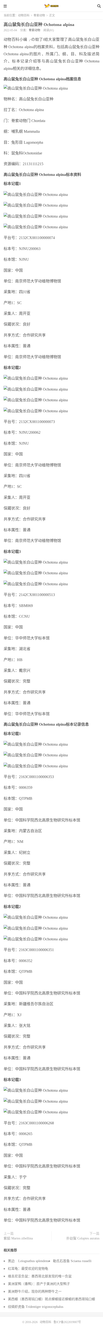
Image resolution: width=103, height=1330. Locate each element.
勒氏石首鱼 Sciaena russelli (72, 1261)
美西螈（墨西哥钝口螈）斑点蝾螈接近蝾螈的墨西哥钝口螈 (51, 1299)
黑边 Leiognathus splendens (28, 1261)
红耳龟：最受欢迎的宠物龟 (28, 1268)
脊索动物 (39, 15)
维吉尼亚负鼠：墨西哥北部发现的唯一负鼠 (40, 1276)
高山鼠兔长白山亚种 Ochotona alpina (39, 24)
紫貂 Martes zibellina (18, 1238)
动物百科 (51, 6)
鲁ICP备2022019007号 (67, 1322)
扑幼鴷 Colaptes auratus (82, 1238)
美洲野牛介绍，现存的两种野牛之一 (35, 1291)
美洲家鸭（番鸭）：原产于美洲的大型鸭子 (39, 1284)
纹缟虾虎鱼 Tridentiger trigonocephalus (35, 1307)
